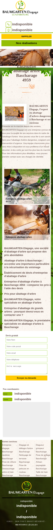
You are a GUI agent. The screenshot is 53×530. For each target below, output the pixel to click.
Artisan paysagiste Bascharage (41, 465)
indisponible (22, 24)
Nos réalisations (26, 43)
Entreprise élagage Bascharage (7, 448)
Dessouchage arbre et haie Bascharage (8, 471)
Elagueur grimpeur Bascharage (41, 448)
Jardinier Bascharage (7, 456)
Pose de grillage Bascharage (43, 456)
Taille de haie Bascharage (42, 473)
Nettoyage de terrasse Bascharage (25, 458)
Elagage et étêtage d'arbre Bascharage (26, 448)
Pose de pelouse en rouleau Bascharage (24, 470)
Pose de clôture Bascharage (9, 463)
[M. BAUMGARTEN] (20, 8)
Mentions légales (26, 525)
